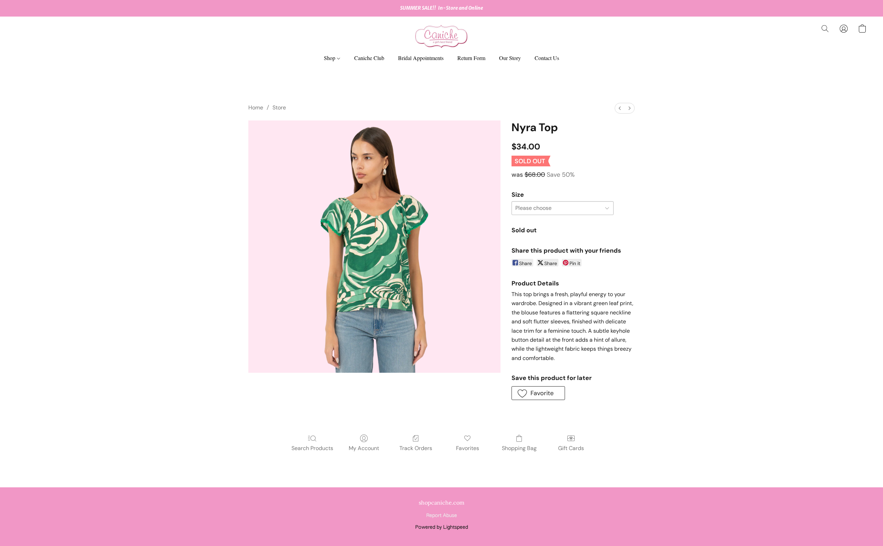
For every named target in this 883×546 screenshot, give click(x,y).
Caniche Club (369, 57)
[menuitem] (620, 108)
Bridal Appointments (421, 57)
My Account (364, 448)
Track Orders (415, 448)
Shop (330, 57)
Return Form (471, 57)
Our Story (510, 57)
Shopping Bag (519, 448)
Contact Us (547, 57)
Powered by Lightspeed (441, 527)
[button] (441, 35)
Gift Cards (571, 448)
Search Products (312, 448)
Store (279, 107)
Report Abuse (441, 515)
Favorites (467, 448)
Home (255, 107)
